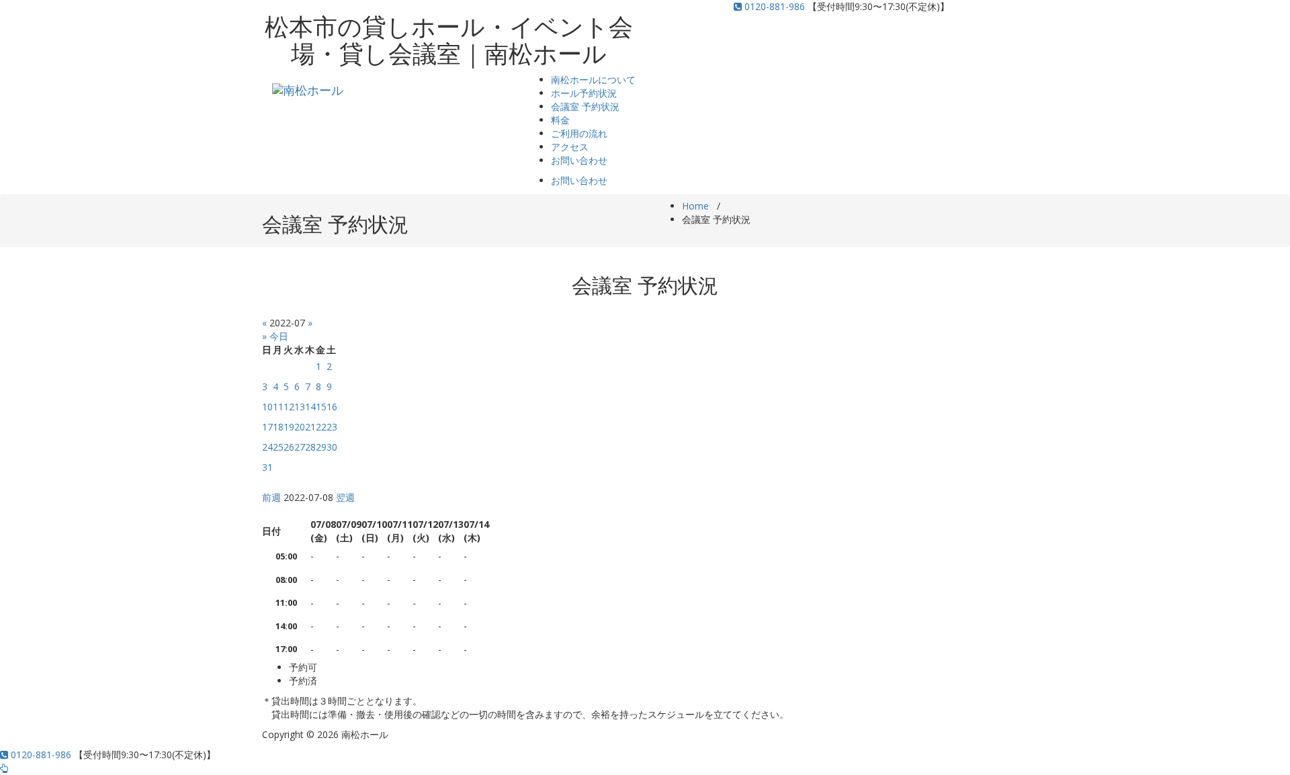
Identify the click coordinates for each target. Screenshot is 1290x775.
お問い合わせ (579, 160)
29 (321, 447)
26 (289, 447)
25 (278, 447)
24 (267, 447)
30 (332, 447)
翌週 (345, 497)
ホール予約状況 (584, 93)
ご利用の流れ (579, 133)
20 (299, 426)
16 (332, 406)
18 (278, 426)
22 (321, 426)
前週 (271, 497)
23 (332, 426)
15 (321, 406)
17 (267, 426)
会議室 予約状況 (585, 106)
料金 (560, 119)
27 (299, 447)
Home (695, 205)
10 (267, 406)
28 (310, 447)
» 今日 (275, 336)
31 (267, 467)
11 (278, 406)
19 (289, 426)
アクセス (570, 146)
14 (310, 406)
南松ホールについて (593, 79)
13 (299, 406)
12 (289, 406)
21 (310, 426)
